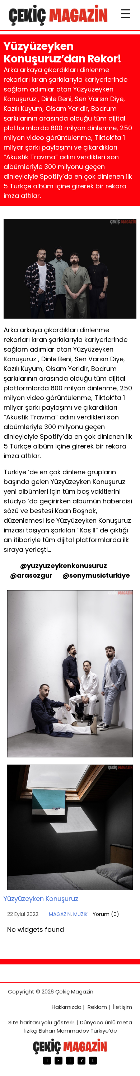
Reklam (97, 1007)
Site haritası (24, 1022)
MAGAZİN (60, 914)
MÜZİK (80, 914)
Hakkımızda (66, 1007)
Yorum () (106, 914)
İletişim (122, 1007)
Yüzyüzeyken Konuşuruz (41, 898)
